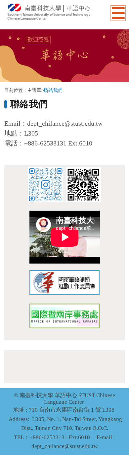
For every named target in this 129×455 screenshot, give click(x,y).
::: (6, 83)
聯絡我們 (53, 90)
